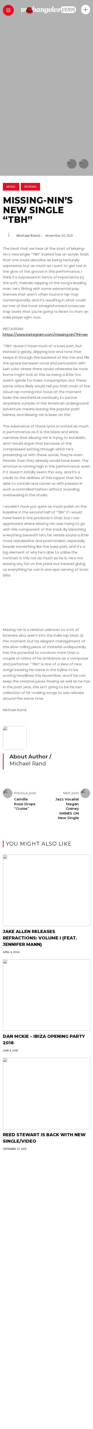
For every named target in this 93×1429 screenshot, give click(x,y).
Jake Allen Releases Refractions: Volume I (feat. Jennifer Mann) (40, 938)
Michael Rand (28, 236)
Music (11, 187)
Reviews (30, 187)
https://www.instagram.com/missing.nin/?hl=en (45, 334)
